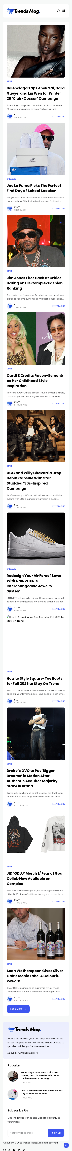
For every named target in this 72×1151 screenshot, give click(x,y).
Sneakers (11, 179)
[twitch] (24, 1150)
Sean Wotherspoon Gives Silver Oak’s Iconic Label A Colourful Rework (35, 976)
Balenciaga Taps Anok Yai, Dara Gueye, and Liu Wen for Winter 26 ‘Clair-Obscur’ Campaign (36, 93)
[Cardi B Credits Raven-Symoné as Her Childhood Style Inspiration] (36, 338)
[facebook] (4, 1150)
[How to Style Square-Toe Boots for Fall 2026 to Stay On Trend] (36, 641)
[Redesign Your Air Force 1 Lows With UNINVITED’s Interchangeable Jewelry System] (36, 539)
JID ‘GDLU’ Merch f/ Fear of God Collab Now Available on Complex (34, 878)
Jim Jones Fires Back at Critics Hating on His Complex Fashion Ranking (35, 283)
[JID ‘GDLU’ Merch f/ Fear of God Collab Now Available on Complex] (36, 836)
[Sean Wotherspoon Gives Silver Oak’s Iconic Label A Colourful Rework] (36, 934)
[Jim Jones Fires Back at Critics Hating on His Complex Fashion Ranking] (36, 241)
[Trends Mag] (23, 11)
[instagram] (14, 1150)
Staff (17, 114)
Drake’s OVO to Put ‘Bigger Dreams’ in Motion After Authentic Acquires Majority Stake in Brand (32, 778)
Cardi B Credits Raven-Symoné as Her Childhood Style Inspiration (35, 380)
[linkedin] (19, 1150)
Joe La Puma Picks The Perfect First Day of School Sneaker (34, 188)
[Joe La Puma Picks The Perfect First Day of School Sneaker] (36, 149)
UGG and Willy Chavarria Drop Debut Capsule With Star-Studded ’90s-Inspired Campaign (34, 481)
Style (9, 81)
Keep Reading (58, 116)
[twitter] (9, 1150)
